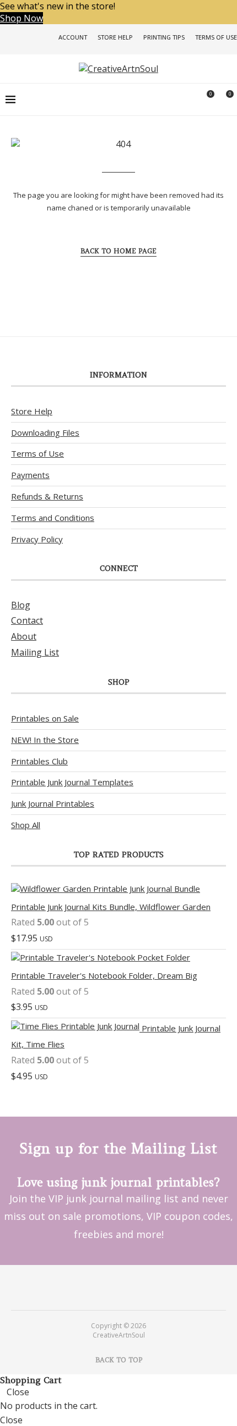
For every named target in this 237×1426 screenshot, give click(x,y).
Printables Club (39, 761)
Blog (20, 605)
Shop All (25, 824)
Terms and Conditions (52, 517)
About (23, 636)
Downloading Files (45, 432)
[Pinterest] (111, 1286)
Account (72, 37)
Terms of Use (216, 37)
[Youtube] (125, 1286)
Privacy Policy (37, 539)
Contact (27, 620)
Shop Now (21, 18)
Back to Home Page (118, 251)
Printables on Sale (45, 718)
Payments (30, 474)
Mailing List (35, 652)
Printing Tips (164, 37)
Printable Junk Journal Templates (72, 781)
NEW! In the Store (45, 739)
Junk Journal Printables (52, 803)
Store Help (115, 37)
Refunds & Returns (47, 496)
